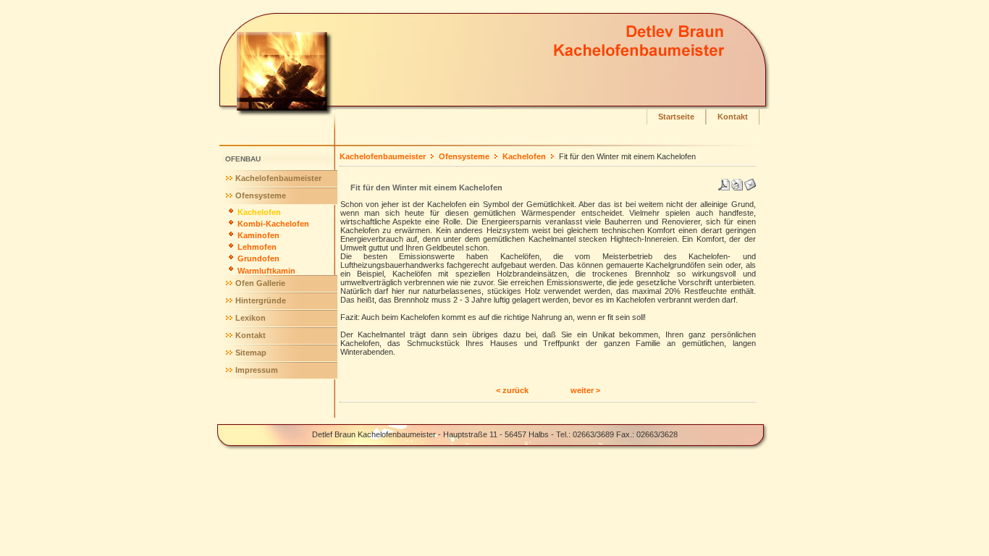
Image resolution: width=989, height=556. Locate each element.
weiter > (585, 390)
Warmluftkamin (266, 270)
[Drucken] (737, 181)
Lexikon (250, 317)
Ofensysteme (260, 195)
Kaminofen (258, 235)
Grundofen (258, 258)
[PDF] (724, 181)
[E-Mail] (750, 181)
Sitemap (250, 352)
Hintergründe (260, 300)
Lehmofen (257, 247)
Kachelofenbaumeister (278, 178)
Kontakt (732, 116)
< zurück (512, 390)
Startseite (676, 116)
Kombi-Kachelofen (273, 223)
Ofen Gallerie (260, 283)
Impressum (256, 370)
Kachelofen (259, 212)
